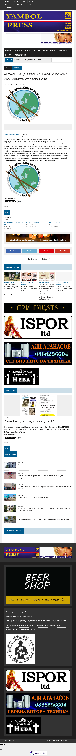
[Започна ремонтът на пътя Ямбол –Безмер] (10, 500)
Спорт (24, 1)
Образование (9, 4)
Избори (29, 4)
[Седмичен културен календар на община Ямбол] (29, 279)
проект (25, 85)
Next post (45, 259)
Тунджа (12, 282)
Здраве (31, 1)
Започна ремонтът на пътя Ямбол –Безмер (33, 497)
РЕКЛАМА (64, 740)
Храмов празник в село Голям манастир (32, 465)
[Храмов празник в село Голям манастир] (10, 467)
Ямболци (20, 4)
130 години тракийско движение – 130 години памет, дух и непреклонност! (45, 519)
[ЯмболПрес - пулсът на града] (38, 21)
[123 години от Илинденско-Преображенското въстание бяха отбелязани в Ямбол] (10, 489)
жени (13, 85)
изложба (19, 85)
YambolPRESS (15, 134)
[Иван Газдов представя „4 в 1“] (38, 415)
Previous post (32, 259)
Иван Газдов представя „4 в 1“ (29, 421)
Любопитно (9, 8)
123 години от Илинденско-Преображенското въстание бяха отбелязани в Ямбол (33, 625)
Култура (16, 1)
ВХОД (70, 740)
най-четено (10, 390)
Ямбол (23, 284)
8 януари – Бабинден (32, 222)
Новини (7, 1)
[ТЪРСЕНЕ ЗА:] (61, 60)
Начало (48, 740)
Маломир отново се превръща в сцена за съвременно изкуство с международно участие (36, 621)
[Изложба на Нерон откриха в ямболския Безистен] (64, 279)
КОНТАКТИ (56, 740)
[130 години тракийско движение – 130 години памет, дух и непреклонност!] (10, 521)
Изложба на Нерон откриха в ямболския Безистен (64, 289)
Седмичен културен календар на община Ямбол (29, 289)
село (31, 85)
